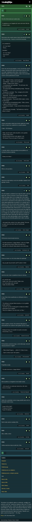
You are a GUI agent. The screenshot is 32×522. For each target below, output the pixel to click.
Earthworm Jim (25, 250)
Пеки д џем (26, 142)
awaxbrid (27, 315)
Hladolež (4, 460)
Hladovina (4, 464)
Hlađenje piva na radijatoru (8, 470)
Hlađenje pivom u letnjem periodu (10, 473)
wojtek (27, 115)
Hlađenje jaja (5, 467)
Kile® (28, 172)
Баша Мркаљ (26, 60)
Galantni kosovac (25, 335)
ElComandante (26, 356)
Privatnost (10, 520)
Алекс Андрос (26, 229)
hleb (3, 16)
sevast (27, 29)
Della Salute (26, 160)
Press (2, 515)
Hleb (3, 34)
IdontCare (27, 413)
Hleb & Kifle (4, 482)
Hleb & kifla (4, 479)
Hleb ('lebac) (5, 485)
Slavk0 (27, 373)
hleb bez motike (6, 488)
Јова (28, 185)
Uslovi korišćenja (4, 520)
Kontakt (17, 520)
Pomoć (13, 520)
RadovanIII (26, 288)
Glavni (27, 425)
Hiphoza (27, 266)
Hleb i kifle (4, 491)
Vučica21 (27, 448)
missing (27, 437)
